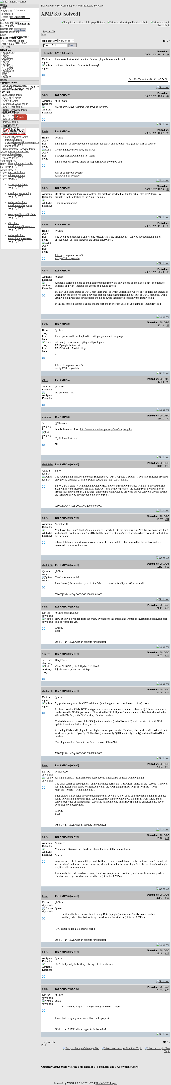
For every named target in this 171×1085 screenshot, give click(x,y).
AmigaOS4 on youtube (67, 175)
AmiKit (4, 61)
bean (45, 606)
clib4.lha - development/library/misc (21, 225)
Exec (3, 73)
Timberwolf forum (12, 139)
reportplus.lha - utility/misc (22, 214)
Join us (58, 172)
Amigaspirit (6, 58)
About (3, 151)
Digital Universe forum (14, 109)
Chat (2, 19)
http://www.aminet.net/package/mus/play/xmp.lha (106, 429)
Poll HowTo (6, 167)
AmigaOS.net (7, 52)
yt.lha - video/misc (18, 184)
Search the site (7, 176)
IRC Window (7, 25)
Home (3, 4)
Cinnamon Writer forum (15, 103)
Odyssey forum (10, 127)
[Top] (162, 86)
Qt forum (7, 133)
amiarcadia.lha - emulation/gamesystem (20, 237)
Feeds (3, 7)
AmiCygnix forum (12, 94)
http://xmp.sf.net (125, 533)
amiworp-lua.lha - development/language (20, 204)
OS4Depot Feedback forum (17, 88)
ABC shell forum (11, 97)
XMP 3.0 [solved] (60, 14)
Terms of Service (9, 158)
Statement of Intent (10, 154)
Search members (8, 179)
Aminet (4, 55)
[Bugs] (20, 40)
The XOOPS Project (106, 1083)
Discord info (6, 28)
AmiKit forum (10, 100)
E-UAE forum (10, 115)
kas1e (45, 131)
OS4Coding (6, 67)
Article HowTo (8, 170)
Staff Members (8, 161)
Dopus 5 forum (10, 112)
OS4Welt (5, 46)
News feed (6, 10)
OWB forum (9, 130)
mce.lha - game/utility (19, 193)
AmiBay (5, 64)
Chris (45, 94)
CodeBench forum (12, 106)
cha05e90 (47, 464)
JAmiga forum (10, 124)
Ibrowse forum (10, 121)
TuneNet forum (10, 145)
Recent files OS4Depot (12, 16)
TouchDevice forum (13, 142)
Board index (47, 5)
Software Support (66, 5)
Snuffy (46, 654)
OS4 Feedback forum (14, 85)
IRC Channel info (9, 22)
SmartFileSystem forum (15, 136)
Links (3, 34)
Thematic (47, 53)
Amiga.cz (5, 76)
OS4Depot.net (8, 40)
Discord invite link (10, 31)
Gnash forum (9, 118)
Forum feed (6, 13)
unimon (46, 417)
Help (2, 164)
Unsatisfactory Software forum (18, 148)
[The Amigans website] (13, 1)
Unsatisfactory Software (90, 5)
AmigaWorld (7, 70)
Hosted (4, 79)
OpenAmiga (7, 43)
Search (3, 173)
